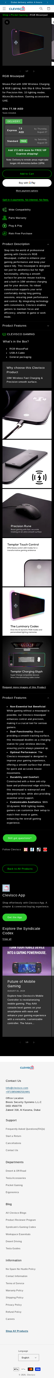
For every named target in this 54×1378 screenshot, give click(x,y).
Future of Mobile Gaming (21, 983)
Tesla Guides (13, 1248)
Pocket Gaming (19, 15)
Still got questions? (20, 838)
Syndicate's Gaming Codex (21, 1227)
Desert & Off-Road (16, 1171)
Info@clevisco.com (17, 1087)
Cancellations (13, 1143)
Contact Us (12, 1150)
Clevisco (31, 1375)
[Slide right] (34, 71)
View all (7, 939)
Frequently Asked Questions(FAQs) (25, 1129)
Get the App (14, 917)
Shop (5, 15)
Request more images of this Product (24, 687)
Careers (10, 1319)
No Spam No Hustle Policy (21, 1269)
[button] (4, 8)
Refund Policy (13, 1312)
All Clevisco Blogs (16, 1213)
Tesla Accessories (16, 1178)
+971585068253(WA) (18, 1091)
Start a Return (13, 1136)
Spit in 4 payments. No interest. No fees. (25, 199)
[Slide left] (20, 71)
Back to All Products (20, 868)
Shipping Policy (14, 1297)
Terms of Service (15, 1283)
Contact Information (17, 1276)
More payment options (27, 191)
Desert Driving (14, 1241)
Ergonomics (12, 1192)
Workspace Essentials (18, 1234)
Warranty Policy (14, 1290)
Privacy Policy (14, 1304)
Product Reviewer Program (21, 1220)
